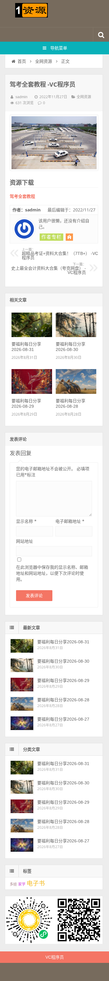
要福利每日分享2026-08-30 (63, 661)
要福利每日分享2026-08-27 (63, 719)
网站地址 (24, 541)
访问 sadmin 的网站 (69, 237)
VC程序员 (54, 957)
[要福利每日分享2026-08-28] (76, 392)
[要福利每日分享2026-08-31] (32, 335)
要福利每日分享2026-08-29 (63, 680)
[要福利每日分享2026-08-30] (76, 335)
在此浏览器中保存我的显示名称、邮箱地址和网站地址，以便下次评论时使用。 (52, 573)
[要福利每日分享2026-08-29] (32, 392)
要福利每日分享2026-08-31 (63, 641)
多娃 (13, 884)
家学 (21, 884)
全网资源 (43, 61)
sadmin (21, 97)
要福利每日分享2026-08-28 (63, 699)
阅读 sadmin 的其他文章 (51, 237)
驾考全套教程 (22, 196)
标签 (27, 871)
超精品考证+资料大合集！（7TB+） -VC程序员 (60, 254)
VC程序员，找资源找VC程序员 (54, 13)
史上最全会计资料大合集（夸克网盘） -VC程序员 (48, 269)
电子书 (36, 883)
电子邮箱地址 (69, 521)
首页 (22, 61)
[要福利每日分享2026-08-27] (22, 723)
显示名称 (26, 521)
